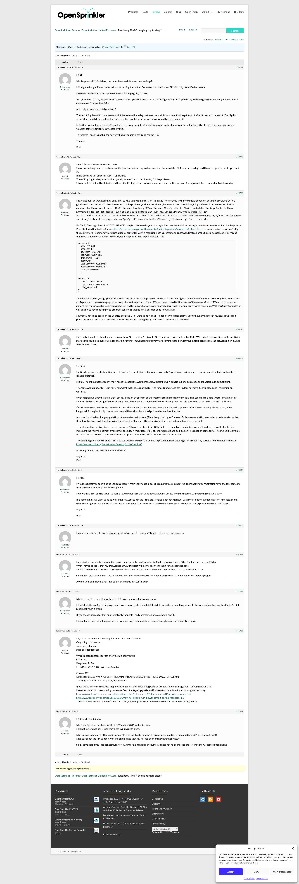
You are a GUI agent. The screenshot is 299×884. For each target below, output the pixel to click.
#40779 (239, 157)
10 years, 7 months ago (111, 47)
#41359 (239, 591)
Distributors (158, 813)
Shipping (156, 803)
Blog (178, 11)
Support (168, 11)
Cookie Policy (249, 878)
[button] (292, 848)
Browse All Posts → (113, 834)
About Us (207, 11)
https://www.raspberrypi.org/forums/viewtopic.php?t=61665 (109, 444)
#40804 (239, 470)
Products (133, 11)
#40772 (239, 67)
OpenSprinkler (62, 30)
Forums (156, 11)
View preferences (282, 871)
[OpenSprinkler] (81, 13)
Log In (182, 29)
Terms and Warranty (162, 808)
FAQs (145, 11)
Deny (256, 871)
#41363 (239, 631)
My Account (223, 11)
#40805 (239, 525)
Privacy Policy (262, 878)
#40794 (239, 193)
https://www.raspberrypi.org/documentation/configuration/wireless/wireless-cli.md (157, 228)
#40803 (239, 358)
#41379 (239, 711)
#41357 (239, 554)
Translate (175, 832)
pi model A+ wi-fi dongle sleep (228, 39)
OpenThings (191, 11)
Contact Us (157, 798)
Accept (230, 871)
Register (193, 29)
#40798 (239, 329)
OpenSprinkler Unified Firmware (99, 30)
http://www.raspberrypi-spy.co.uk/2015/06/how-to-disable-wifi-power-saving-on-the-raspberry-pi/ (130, 697)
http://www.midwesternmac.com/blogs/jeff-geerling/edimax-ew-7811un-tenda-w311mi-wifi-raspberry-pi (133, 693)
